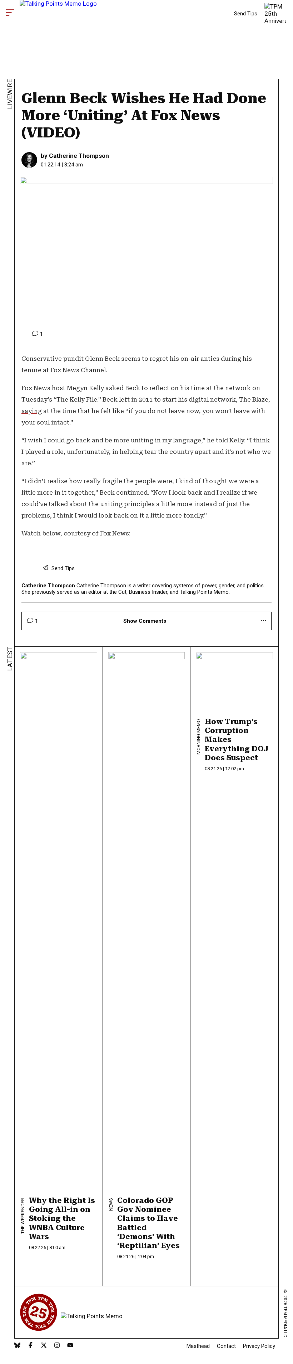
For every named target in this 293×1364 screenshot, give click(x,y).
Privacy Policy (259, 1346)
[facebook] (31, 1346)
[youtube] (70, 1346)
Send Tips (245, 13)
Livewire (10, 94)
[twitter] (44, 1346)
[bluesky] (17, 1346)
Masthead (198, 1346)
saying (31, 410)
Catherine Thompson (79, 155)
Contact (226, 1346)
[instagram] (57, 1346)
